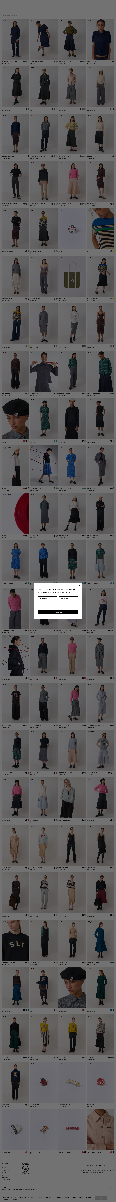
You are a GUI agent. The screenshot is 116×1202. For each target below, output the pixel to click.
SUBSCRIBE (58, 612)
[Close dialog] (80, 585)
